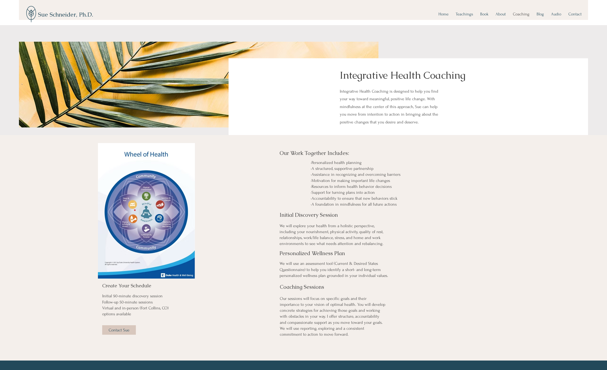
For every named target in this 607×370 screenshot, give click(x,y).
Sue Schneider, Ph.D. (65, 14)
